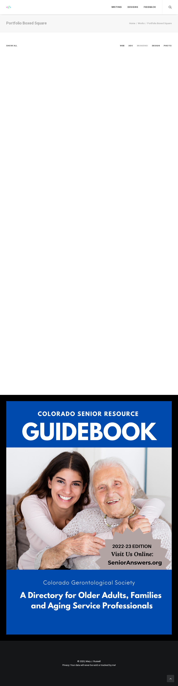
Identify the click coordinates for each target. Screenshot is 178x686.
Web (122, 46)
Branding (142, 46)
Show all (11, 46)
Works (141, 23)
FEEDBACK (150, 7)
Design (156, 46)
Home (132, 23)
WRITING (116, 7)
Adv (130, 46)
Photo (168, 46)
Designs (133, 7)
